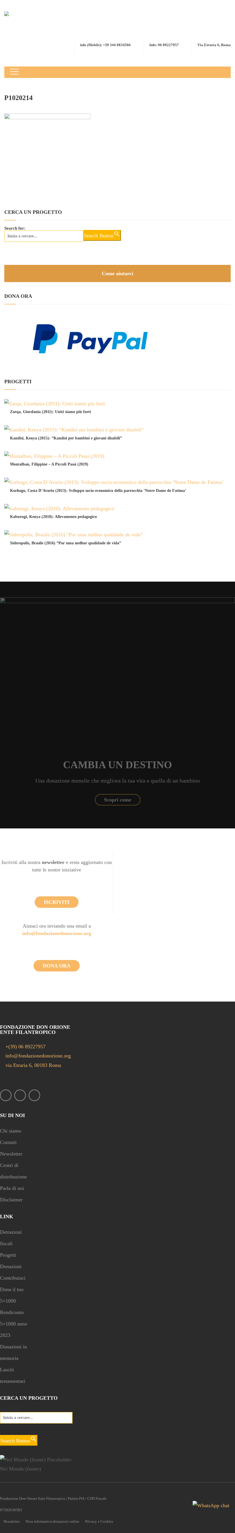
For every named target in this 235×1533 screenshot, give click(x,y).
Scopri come (117, 800)
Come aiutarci (117, 273)
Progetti (8, 1255)
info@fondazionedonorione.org (56, 933)
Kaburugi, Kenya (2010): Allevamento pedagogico (53, 517)
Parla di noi (12, 1188)
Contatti (8, 1142)
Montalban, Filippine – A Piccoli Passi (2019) (49, 464)
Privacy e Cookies (99, 1521)
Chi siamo (10, 1131)
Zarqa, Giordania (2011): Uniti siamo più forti (50, 412)
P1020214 (18, 97)
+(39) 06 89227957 (25, 1046)
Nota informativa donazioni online (52, 1521)
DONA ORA (56, 966)
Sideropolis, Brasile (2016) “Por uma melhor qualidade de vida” (65, 543)
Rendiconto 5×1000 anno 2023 (13, 1323)
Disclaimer (11, 1199)
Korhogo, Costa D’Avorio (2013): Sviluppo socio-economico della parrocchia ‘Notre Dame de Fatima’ (98, 490)
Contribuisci (13, 1278)
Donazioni (10, 1266)
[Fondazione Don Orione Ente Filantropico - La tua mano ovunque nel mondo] (28, 25)
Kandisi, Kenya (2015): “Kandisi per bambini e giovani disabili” (66, 438)
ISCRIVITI (56, 902)
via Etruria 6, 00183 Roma (32, 1065)
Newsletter (11, 1154)
